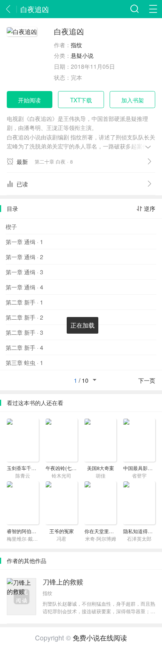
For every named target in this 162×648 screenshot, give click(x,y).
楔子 (11, 226)
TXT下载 (81, 100)
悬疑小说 (82, 55)
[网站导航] (153, 9)
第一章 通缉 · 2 (24, 256)
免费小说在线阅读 (100, 637)
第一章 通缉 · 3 (24, 272)
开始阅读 (29, 100)
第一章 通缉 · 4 (24, 287)
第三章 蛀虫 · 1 (24, 362)
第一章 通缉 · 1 (24, 241)
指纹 (76, 44)
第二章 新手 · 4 (24, 347)
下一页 (146, 380)
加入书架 (132, 100)
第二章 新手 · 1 (24, 302)
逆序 (149, 208)
